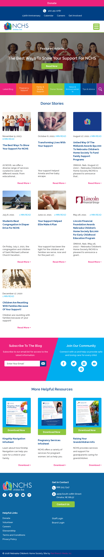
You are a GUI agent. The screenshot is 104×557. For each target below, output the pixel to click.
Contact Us (63, 504)
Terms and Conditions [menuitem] (14, 535)
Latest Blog (8, 89)
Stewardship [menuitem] (9, 530)
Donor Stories (56, 89)
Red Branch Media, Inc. (61, 553)
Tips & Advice (89, 89)
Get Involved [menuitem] (75, 15)
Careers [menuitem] (61, 15)
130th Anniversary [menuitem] (31, 15)
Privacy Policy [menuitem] (10, 539)
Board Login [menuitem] (58, 522)
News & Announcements (72, 89)
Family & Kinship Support (40, 89)
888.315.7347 (63, 487)
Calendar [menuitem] (48, 15)
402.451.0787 (54, 10)
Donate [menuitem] (6, 518)
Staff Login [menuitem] (57, 518)
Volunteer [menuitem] (8, 522)
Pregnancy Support (24, 89)
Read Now (51, 66)
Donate (52, 3)
